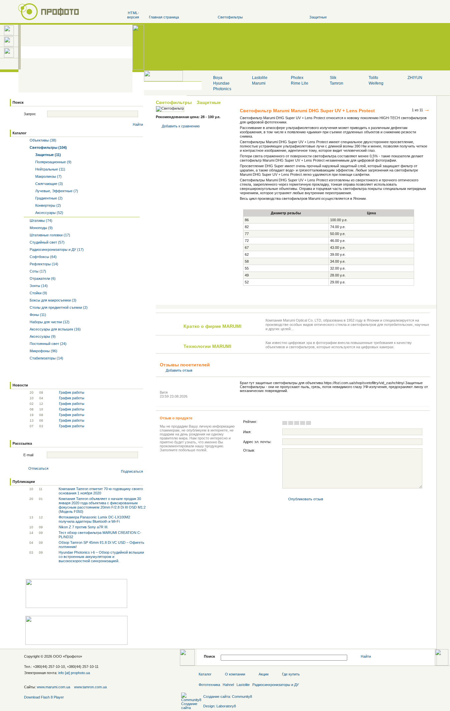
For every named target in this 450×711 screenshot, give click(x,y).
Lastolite (259, 77)
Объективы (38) (42, 140)
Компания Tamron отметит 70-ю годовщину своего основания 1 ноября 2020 (101, 491)
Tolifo (373, 77)
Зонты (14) (38, 286)
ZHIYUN (415, 77)
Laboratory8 (226, 706)
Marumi (259, 83)
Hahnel (228, 685)
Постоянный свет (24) (48, 344)
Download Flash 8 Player (44, 697)
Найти (138, 124)
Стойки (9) (38, 293)
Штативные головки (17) (49, 235)
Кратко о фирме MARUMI (212, 326)
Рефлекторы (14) (43, 264)
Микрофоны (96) (43, 351)
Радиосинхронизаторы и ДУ (275, 685)
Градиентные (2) (48, 198)
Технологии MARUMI (207, 346)
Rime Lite (299, 83)
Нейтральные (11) (49, 169)
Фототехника (209, 685)
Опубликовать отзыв (305, 499)
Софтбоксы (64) (43, 257)
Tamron (336, 83)
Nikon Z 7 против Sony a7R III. (83, 527)
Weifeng (376, 83)
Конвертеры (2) (47, 205)
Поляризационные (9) (52, 162)
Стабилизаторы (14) (46, 358)
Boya (217, 77)
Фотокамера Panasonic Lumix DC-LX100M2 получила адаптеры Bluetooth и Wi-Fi (94, 519)
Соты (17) (37, 271)
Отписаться (38, 468)
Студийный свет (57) (47, 242)
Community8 (242, 696)
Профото (72, 656)
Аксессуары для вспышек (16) (55, 329)
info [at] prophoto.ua (74, 673)
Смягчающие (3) (48, 184)
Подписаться (132, 471)
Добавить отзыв (179, 370)
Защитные (318, 17)
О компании (235, 674)
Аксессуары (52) (48, 213)
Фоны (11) (37, 315)
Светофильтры (230, 17)
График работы (71, 392)
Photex (297, 77)
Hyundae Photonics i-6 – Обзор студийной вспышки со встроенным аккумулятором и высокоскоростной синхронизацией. (101, 556)
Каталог (20, 133)
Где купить (291, 674)
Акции (263, 674)
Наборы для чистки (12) (49, 322)
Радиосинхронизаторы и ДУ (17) (56, 249)
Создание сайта (216, 696)
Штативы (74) (40, 221)
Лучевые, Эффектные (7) (56, 191)
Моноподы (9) (41, 228)
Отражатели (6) (42, 278)
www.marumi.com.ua (53, 687)
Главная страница (164, 17)
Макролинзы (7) (48, 176)
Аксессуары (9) (42, 336)
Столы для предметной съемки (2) (58, 307)
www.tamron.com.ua (90, 687)
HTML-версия (133, 15)
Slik (333, 77)
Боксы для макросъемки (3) (52, 300)
